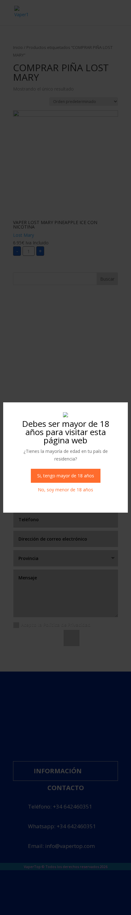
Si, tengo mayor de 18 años (65, 476)
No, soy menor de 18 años (65, 490)
